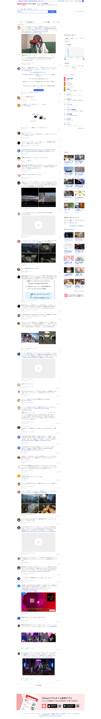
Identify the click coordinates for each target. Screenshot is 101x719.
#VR (27, 151)
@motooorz (31, 470)
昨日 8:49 (58, 563)
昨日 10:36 (58, 515)
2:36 (59, 237)
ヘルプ (66, 1)
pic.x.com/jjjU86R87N (52, 626)
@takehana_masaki (31, 55)
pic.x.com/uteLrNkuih (25, 214)
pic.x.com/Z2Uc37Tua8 (48, 357)
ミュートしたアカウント (80, 11)
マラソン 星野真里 (79, 1)
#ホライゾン (31, 492)
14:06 (59, 93)
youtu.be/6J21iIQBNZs (31, 357)
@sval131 (27, 620)
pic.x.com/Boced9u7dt (26, 105)
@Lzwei (30, 160)
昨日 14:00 (58, 453)
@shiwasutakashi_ (36, 92)
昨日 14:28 (58, 443)
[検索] (83, 1)
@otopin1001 (28, 177)
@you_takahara (27, 426)
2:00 (59, 302)
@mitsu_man (29, 461)
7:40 (59, 171)
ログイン (39, 4)
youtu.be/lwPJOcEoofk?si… (27, 591)
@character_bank (27, 132)
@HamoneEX (28, 317)
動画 (25, 9)
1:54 (59, 319)
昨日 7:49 (58, 621)
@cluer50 (28, 137)
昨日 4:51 (58, 649)
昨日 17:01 (58, 396)
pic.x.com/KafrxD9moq (49, 326)
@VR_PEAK (26, 153)
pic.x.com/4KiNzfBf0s (42, 492)
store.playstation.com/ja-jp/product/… (42, 571)
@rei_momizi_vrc (31, 648)
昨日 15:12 (58, 404)
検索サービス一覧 (66, 713)
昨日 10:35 (58, 523)
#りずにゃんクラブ (27, 652)
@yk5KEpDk (32, 486)
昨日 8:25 (58, 574)
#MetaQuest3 (35, 151)
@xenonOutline (36, 145)
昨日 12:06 (58, 488)
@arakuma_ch (45, 127)
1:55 (59, 311)
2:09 (59, 265)
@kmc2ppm (26, 474)
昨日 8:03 (58, 614)
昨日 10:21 (58, 554)
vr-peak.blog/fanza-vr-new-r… (49, 151)
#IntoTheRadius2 (41, 531)
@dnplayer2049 (34, 208)
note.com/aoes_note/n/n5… (48, 308)
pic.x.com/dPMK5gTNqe (50, 531)
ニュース (35, 9)
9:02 (59, 154)
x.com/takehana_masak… (36, 32)
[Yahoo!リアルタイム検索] (26, 3)
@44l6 (27, 478)
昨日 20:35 (58, 388)
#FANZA (30, 151)
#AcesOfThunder (44, 212)
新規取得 (46, 3)
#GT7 (54, 184)
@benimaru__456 (29, 386)
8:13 (59, 162)
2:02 (59, 272)
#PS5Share (27, 531)
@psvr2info (30, 612)
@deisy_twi (34, 99)
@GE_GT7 (30, 379)
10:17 (59, 129)
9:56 (59, 138)
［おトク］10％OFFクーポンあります (50, 4)
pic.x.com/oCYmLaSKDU (48, 278)
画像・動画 (30, 22)
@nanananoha (33, 263)
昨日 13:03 (58, 462)
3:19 (59, 64)
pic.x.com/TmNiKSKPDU (46, 242)
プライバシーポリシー (36, 713)
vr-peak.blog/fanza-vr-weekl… (45, 440)
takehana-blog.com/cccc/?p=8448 (40, 31)
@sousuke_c (33, 522)
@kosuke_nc (32, 431)
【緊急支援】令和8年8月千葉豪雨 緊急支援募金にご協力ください (31, 1)
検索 (53, 11)
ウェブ (18, 9)
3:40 (59, 209)
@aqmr (27, 562)
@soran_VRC (29, 271)
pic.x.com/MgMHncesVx (26, 70)
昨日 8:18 (58, 582)
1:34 (59, 380)
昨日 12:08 (58, 480)
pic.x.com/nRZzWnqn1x (39, 186)
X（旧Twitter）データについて (56, 714)
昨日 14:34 (58, 433)
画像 (22, 9)
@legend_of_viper (28, 236)
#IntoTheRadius (33, 531)
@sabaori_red (31, 580)
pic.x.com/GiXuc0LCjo (26, 32)
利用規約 (53, 713)
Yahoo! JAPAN (61, 1)
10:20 (59, 101)
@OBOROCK (31, 402)
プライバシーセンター (46, 713)
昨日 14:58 (58, 423)
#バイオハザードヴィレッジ (31, 242)
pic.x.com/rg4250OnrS (47, 657)
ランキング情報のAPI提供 (44, 714)
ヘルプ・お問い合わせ (75, 713)
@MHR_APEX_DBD (33, 348)
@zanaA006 (27, 394)
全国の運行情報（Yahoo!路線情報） (76, 225)
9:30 (59, 146)
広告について (58, 713)
